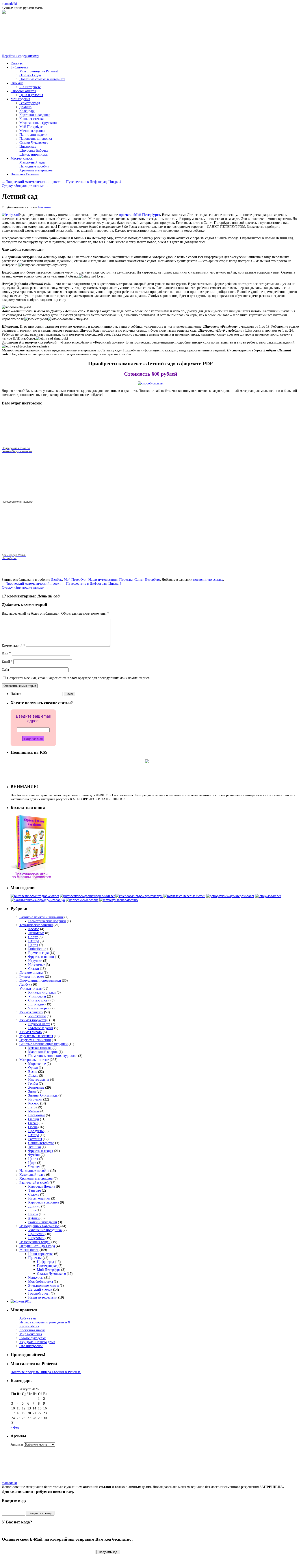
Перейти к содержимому (20, 56)
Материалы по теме (34, 1060)
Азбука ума (27, 1318)
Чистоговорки (39, 1008)
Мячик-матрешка (32, 130)
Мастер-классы (22, 158)
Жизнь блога (29, 1250)
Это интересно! (31, 1346)
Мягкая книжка (40, 1048)
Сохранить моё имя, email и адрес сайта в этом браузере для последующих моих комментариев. (78, 678)
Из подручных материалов (39, 1226)
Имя (6, 653)
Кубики (34, 1218)
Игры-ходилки (39, 1198)
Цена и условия (31, 95)
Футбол (34, 1155)
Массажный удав (32, 162)
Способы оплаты (23, 91)
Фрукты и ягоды (40, 1151)
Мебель (33, 1111)
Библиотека (19, 67)
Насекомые (36, 964)
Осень (32, 1127)
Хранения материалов (36, 1178)
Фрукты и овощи (41, 957)
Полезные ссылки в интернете (42, 79)
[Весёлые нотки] (184, 896)
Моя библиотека (40, 1281)
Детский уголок (40, 1289)
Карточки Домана (41, 1186)
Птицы (33, 941)
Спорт (33, 937)
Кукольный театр (32, 1174)
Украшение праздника (45, 1230)
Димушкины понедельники (40, 980)
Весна (32, 1071)
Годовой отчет (39, 1293)
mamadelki (9, 4)
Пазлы (33, 1214)
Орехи (33, 1067)
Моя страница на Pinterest (38, 71)
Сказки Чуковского (33, 142)
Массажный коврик (43, 1052)
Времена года (38, 953)
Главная (16, 63)
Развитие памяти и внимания (41, 917)
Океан (33, 1123)
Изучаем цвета (39, 1024)
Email (7, 661)
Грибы (33, 1083)
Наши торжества (40, 1254)
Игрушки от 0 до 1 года (37, 1246)
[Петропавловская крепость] (230, 896)
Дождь (33, 1075)
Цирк (32, 1163)
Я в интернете (30, 87)
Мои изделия (20, 99)
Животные (36, 933)
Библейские (37, 949)
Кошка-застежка (31, 119)
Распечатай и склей (34, 1182)
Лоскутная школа (32, 1330)
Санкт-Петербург (147, 579)
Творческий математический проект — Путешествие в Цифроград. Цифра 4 (61, 182)
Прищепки (36, 1234)
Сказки (33, 968)
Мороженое (37, 1064)
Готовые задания (40, 1028)
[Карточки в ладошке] (82, 900)
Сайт (5, 669)
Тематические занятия (36, 925)
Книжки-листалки (42, 992)
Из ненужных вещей (34, 1242)
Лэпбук (56, 579)
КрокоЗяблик (29, 1326)
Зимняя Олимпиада (43, 1095)
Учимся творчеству (33, 1020)
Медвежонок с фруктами (38, 123)
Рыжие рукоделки (32, 1338)
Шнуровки (36, 1238)
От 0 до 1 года (30, 75)
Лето (31, 1107)
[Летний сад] (268, 896)
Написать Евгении (25, 174)
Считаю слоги (39, 1000)
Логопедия (36, 1004)
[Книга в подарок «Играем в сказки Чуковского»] (32, 879)
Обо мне (17, 83)
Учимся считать (31, 1012)
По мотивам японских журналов (52, 1056)
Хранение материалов (36, 170)
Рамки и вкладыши (42, 1222)
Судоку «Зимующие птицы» (25, 185)
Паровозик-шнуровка (35, 138)
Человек (34, 1166)
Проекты (126, 579)
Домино (25, 107)
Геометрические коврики (47, 921)
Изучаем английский (35, 1040)
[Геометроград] (87, 896)
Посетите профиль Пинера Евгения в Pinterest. (46, 1372)
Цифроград (27, 146)
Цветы (33, 945)
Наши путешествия (102, 579)
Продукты (36, 1131)
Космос (33, 929)
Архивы (17, 1444)
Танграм (34, 1190)
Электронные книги (43, 1285)
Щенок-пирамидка (33, 154)
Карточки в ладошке (34, 115)
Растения (35, 1139)
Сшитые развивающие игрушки (43, 1044)
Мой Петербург (31, 127)
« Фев (15, 1427)
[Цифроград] (35, 896)
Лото (32, 1210)
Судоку (33, 1194)
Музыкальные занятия (36, 1036)
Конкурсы (35, 1277)
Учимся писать (30, 1032)
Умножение (37, 1016)
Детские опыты (31, 972)
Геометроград (29, 103)
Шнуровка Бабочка (33, 150)
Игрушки (35, 961)
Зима (32, 1091)
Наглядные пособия (34, 166)
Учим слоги (37, 996)
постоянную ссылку (208, 579)
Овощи (33, 1119)
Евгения (44, 207)
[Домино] (118, 900)
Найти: (16, 694)
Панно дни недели (33, 134)
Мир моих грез (30, 1334)
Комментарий (13, 645)
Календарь (27, 111)
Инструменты (38, 1079)
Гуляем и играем (31, 976)
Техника (34, 1147)
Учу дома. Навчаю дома (37, 1342)
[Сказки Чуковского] (38, 900)
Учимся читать (30, 988)
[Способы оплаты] (151, 383)
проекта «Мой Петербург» (139, 215)
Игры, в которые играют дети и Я (44, 1322)
